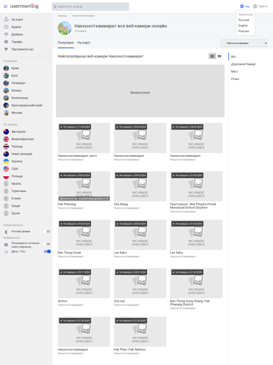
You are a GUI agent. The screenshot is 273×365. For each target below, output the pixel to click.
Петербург (19, 83)
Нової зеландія (22, 154)
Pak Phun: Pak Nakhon (129, 349)
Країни (16, 27)
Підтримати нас (23, 49)
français (243, 31)
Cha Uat (119, 301)
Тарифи (17, 42)
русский (243, 20)
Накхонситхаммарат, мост (77, 155)
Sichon (62, 301)
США (15, 169)
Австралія (18, 131)
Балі (14, 75)
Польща (17, 176)
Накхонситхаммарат (129, 155)
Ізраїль (16, 183)
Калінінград (20, 98)
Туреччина (19, 191)
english (243, 25)
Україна (17, 161)
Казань (17, 90)
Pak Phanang (67, 204)
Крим (15, 68)
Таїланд (17, 146)
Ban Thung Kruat (69, 252)
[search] (124, 7)
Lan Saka (120, 252)
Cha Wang (121, 204)
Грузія (16, 213)
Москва (17, 112)
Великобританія (23, 139)
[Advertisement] (140, 91)
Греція (16, 206)
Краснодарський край (27, 105)
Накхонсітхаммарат (84, 15)
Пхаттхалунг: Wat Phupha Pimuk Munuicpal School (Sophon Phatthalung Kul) (193, 205)
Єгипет (16, 198)
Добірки (17, 34)
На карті (17, 19)
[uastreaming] (23, 6)
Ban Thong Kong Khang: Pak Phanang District (190, 302)
